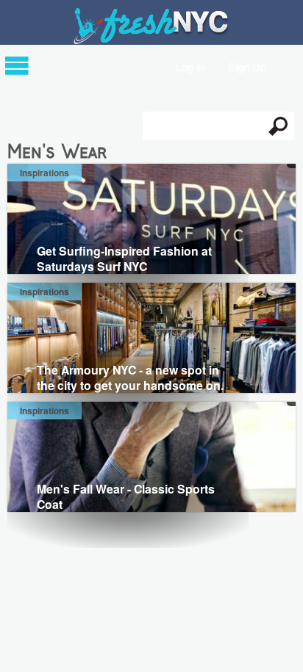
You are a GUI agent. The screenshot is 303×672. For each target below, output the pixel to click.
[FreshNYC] (152, 41)
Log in (190, 65)
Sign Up (247, 65)
